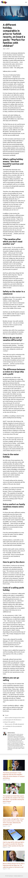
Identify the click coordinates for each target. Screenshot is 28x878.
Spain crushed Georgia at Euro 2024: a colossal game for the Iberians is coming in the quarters (14, 720)
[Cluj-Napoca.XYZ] (4, 2)
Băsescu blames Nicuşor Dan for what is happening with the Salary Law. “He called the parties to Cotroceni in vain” (14, 865)
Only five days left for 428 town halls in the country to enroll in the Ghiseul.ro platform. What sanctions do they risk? (13, 843)
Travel (6, 715)
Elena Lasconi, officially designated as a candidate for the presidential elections (13, 726)
